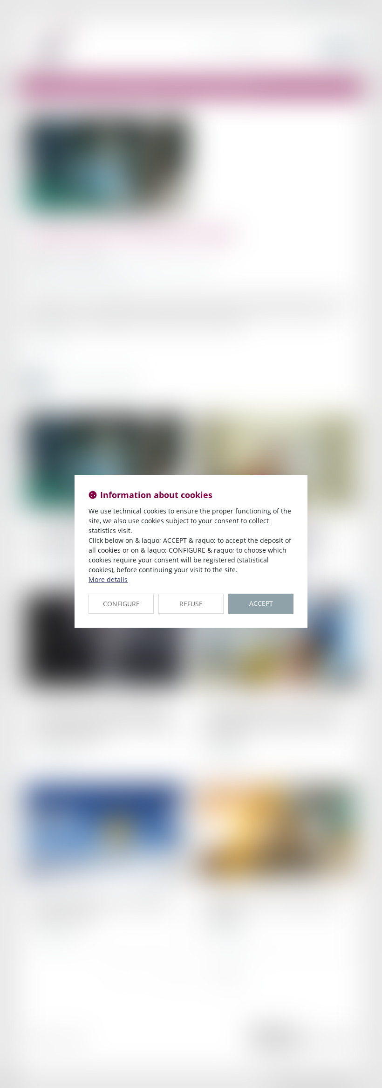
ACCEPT (261, 603)
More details (108, 579)
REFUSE (191, 603)
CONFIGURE (121, 603)
